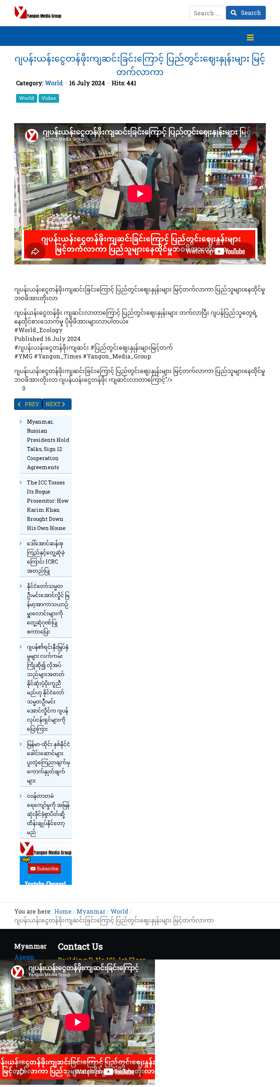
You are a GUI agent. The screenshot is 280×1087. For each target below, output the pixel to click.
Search (250, 12)
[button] (250, 36)
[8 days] (46, 862)
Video (49, 98)
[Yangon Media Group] (38, 12)
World (54, 83)
